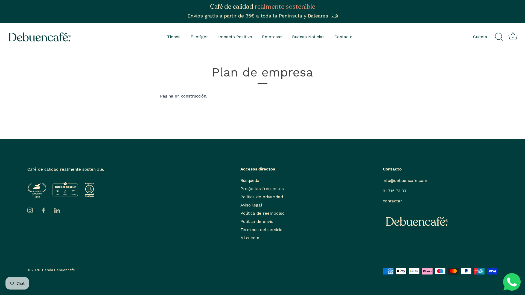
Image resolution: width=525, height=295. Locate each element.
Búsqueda (249, 180)
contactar (392, 201)
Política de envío (256, 221)
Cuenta (480, 36)
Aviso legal (251, 205)
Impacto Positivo (235, 36)
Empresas (272, 36)
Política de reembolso (262, 213)
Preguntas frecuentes (262, 188)
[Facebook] (43, 210)
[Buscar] (499, 37)
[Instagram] (30, 210)
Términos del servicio (261, 229)
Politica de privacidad (261, 196)
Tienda (174, 36)
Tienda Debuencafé (58, 270)
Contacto (343, 36)
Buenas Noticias (308, 36)
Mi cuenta (249, 237)
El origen (200, 36)
